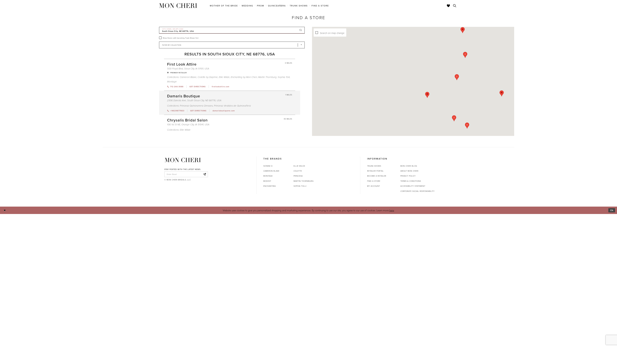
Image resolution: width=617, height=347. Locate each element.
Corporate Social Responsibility (417, 191)
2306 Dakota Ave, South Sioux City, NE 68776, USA (194, 100)
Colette (298, 171)
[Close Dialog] (5, 210)
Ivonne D (268, 166)
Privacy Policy (408, 176)
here (391, 210)
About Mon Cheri (409, 171)
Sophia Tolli (284, 77)
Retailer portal (375, 171)
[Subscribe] (204, 174)
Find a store (373, 181)
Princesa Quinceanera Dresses (196, 105)
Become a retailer (376, 176)
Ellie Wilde (224, 77)
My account (373, 186)
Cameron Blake (188, 77)
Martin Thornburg (267, 77)
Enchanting (269, 186)
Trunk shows (374, 166)
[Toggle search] (454, 5)
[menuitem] (224, 5)
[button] (457, 77)
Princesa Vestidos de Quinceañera (232, 105)
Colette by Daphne (208, 77)
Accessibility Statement (412, 186)
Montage (172, 81)
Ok (611, 210)
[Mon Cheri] (183, 160)
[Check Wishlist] (448, 5)
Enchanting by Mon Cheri (244, 77)
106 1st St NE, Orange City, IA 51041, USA (188, 124)
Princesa (298, 176)
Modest (267, 181)
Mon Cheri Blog (408, 166)
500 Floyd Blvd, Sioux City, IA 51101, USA (188, 68)
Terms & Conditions (410, 181)
